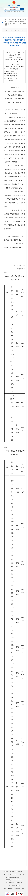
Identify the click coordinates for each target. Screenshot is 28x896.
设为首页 (12, 871)
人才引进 (14, 11)
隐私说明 (21, 874)
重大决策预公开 (14, 23)
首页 (6, 19)
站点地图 (6, 874)
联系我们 (5, 871)
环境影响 (20, 11)
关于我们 (14, 874)
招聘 (17, 11)
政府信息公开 (12, 19)
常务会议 (23, 11)
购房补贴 (8, 11)
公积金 (12, 11)
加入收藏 (20, 871)
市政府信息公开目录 (13, 21)
